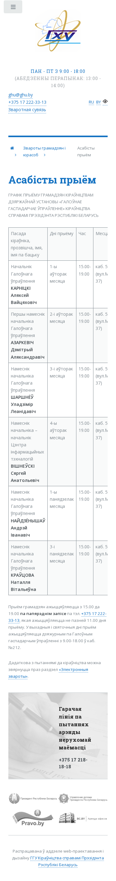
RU (91, 102)
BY (98, 102)
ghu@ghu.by (20, 95)
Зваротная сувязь (27, 109)
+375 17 (27, 102)
